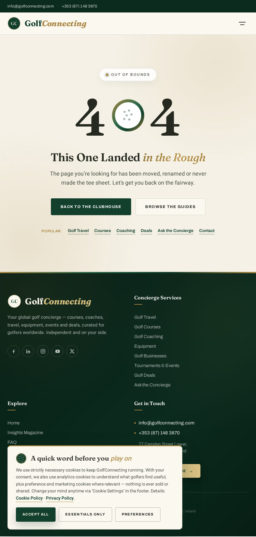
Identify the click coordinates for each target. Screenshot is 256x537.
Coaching (125, 230)
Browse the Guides (170, 207)
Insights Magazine (25, 432)
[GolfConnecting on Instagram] (43, 351)
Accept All (35, 514)
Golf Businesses (150, 355)
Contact (206, 230)
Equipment (145, 346)
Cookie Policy (29, 498)
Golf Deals (144, 375)
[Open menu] (242, 23)
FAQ (12, 442)
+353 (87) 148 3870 (79, 6)
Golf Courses (147, 326)
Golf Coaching (148, 336)
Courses (102, 230)
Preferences (138, 514)
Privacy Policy (60, 498)
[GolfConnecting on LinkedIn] (28, 351)
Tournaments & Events (156, 365)
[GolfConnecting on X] (72, 351)
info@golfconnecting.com (30, 6)
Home (13, 422)
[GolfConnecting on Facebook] (13, 351)
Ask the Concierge (176, 230)
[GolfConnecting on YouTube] (57, 351)
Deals (146, 230)
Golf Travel (78, 230)
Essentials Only (85, 514)
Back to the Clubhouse (91, 207)
